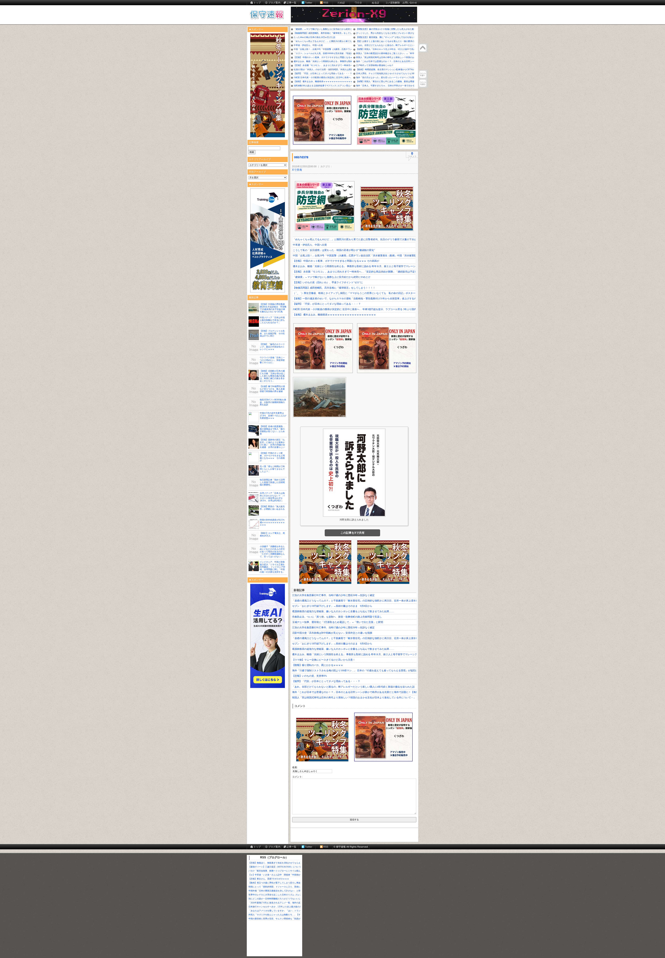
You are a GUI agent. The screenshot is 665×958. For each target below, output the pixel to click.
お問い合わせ (409, 2)
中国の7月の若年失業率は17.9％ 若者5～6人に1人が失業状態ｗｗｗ (273, 415)
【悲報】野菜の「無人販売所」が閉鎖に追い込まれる (272, 507)
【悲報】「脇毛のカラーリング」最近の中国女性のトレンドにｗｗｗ (272, 346)
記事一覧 (291, 2)
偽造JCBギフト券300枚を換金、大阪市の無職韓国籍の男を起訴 (273, 402)
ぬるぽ (375, 2)
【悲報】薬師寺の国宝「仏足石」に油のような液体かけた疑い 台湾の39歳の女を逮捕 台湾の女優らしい (272, 443)
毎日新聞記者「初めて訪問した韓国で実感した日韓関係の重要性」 (272, 482)
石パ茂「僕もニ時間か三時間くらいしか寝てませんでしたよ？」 (272, 469)
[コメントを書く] (422, 74)
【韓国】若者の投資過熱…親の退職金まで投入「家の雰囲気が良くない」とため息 (272, 430)
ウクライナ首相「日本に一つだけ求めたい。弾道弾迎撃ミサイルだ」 (272, 360)
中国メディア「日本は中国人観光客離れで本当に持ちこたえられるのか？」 (272, 320)
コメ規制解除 (392, 2)
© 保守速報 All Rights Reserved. (351, 846)
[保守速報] (267, 15)
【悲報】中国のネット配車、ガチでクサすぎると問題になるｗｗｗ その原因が (272, 457)
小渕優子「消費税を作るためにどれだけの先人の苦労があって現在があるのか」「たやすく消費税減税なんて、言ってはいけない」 (272, 551)
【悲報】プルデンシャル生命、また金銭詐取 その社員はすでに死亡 (272, 333)
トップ (257, 2)
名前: (295, 767)
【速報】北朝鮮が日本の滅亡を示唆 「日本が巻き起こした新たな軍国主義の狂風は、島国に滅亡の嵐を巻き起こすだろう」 (272, 376)
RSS (325, 2)
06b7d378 (301, 157)
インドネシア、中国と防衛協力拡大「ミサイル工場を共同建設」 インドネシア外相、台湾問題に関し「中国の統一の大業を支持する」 (272, 567)
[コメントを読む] (422, 83)
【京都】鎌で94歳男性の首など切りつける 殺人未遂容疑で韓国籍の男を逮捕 (272, 389)
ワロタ (358, 2)
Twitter (308, 2)
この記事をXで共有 (352, 532)
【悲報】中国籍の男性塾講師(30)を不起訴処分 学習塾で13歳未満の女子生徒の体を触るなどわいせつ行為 (273, 308)
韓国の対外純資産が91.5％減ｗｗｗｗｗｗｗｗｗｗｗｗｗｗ (272, 522)
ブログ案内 (274, 2)
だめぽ (341, 2)
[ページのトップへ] (422, 48)
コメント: (297, 776)
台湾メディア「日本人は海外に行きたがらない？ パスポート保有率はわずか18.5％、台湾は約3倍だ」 (272, 497)
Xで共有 (297, 169)
